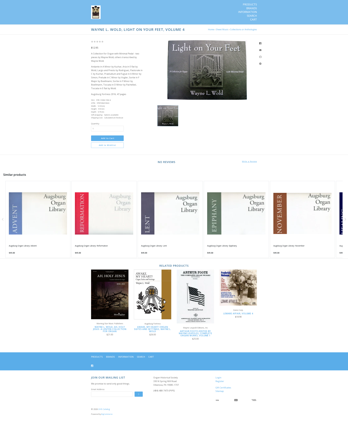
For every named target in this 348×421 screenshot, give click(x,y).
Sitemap (219, 391)
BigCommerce (107, 414)
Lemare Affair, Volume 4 (238, 313)
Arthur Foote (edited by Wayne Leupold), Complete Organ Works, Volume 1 (195, 333)
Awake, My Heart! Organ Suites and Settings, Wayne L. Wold (152, 329)
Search (252, 16)
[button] (2, 219)
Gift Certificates (223, 387)
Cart (253, 19)
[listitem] (37, 219)
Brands (251, 8)
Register (219, 381)
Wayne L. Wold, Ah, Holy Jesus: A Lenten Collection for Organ (109, 329)
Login (218, 377)
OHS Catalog (104, 409)
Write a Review (249, 161)
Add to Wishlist (107, 145)
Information (247, 12)
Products (250, 4)
